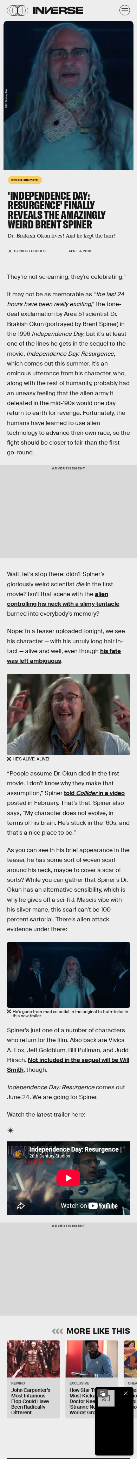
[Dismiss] (125, 1393)
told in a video (94, 793)
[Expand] (102, 1393)
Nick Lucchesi (32, 251)
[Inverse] (58, 10)
